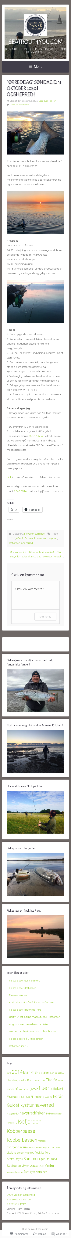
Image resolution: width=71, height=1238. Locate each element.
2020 (12, 538)
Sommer (31, 1158)
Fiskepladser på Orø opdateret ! (26, 1038)
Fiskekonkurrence (34, 533)
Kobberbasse (21, 1131)
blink (41, 1073)
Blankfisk (30, 1072)
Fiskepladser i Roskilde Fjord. (25, 1009)
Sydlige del (14, 1166)
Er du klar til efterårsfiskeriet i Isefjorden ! (31, 1002)
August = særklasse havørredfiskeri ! (29, 1024)
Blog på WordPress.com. (35, 1229)
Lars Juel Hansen (47, 101)
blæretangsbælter (17, 1080)
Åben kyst (29, 1172)
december (39, 1080)
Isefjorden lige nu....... (20, 1045)
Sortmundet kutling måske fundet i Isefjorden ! (35, 1016)
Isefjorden (14, 542)
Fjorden (33, 1088)
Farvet (61, 1080)
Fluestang (37, 1097)
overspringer (23, 1152)
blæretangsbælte (54, 1072)
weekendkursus (15, 1172)
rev (32, 1152)
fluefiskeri (55, 1089)
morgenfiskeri (16, 1147)
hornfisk (58, 1114)
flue (43, 1088)
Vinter (49, 1165)
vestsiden (37, 1166)
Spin (42, 1159)
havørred (52, 538)
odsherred (27, 542)
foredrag (48, 1097)
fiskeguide (23, 1089)
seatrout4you (15, 1159)
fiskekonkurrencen (35, 538)
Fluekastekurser (18, 995)
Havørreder (13, 1113)
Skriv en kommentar (20, 105)
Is (16, 1122)
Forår (58, 1096)
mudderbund (32, 1147)
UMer (25, 1166)
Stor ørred (51, 1159)
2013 (9, 1073)
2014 (17, 1072)
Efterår (20, 538)
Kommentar (45, 616)
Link (9, 477)
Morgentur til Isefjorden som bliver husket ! (33, 1031)
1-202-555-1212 (16, 1204)
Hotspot (10, 1122)
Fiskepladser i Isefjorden (22, 987)
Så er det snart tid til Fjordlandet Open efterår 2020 (35, 552)
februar (10, 1089)
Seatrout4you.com (36, 42)
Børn (30, 1080)
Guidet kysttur (20, 1105)
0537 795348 (36, 435)
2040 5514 (20, 491)
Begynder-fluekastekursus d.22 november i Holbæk (35, 556)
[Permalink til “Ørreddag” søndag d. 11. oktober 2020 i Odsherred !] (35, 132)
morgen (42, 1141)
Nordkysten (44, 1147)
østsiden (41, 1172)
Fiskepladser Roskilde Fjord (24, 980)
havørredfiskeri (33, 1113)
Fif (16, 1089)
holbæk (50, 1113)
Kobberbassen (22, 1140)
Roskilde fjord (42, 1152)
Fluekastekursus (18, 1097)
